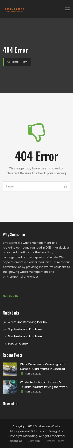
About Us (16, 441)
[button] (10, 296)
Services (34, 441)
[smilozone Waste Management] (14, 9)
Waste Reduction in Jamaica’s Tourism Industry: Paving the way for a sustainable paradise (44, 384)
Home (14, 62)
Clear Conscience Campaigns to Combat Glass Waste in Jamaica (42, 366)
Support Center (18, 343)
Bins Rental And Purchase (25, 336)
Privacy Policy (54, 441)
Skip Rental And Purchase (25, 329)
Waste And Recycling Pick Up (27, 322)
